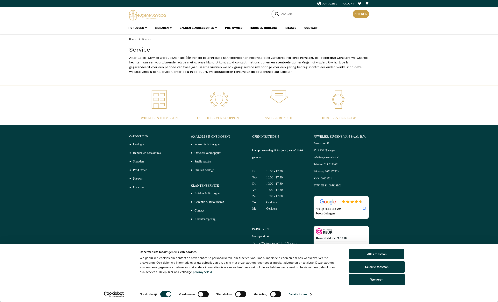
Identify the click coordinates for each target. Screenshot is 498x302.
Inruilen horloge (339, 117)
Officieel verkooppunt (219, 117)
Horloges (138, 144)
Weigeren (376, 279)
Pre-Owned (140, 170)
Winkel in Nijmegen (159, 117)
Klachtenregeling (205, 219)
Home (132, 39)
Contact (199, 210)
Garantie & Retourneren (209, 202)
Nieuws (138, 178)
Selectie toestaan (377, 267)
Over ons (138, 187)
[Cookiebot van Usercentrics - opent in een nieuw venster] (114, 294)
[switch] (203, 294)
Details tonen (297, 294)
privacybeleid (202, 272)
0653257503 (332, 171)
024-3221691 (330, 3)
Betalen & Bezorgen (207, 193)
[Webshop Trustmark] (341, 231)
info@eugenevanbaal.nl (326, 157)
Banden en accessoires (147, 153)
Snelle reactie (279, 117)
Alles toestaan (377, 254)
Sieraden (138, 161)
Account (348, 3)
